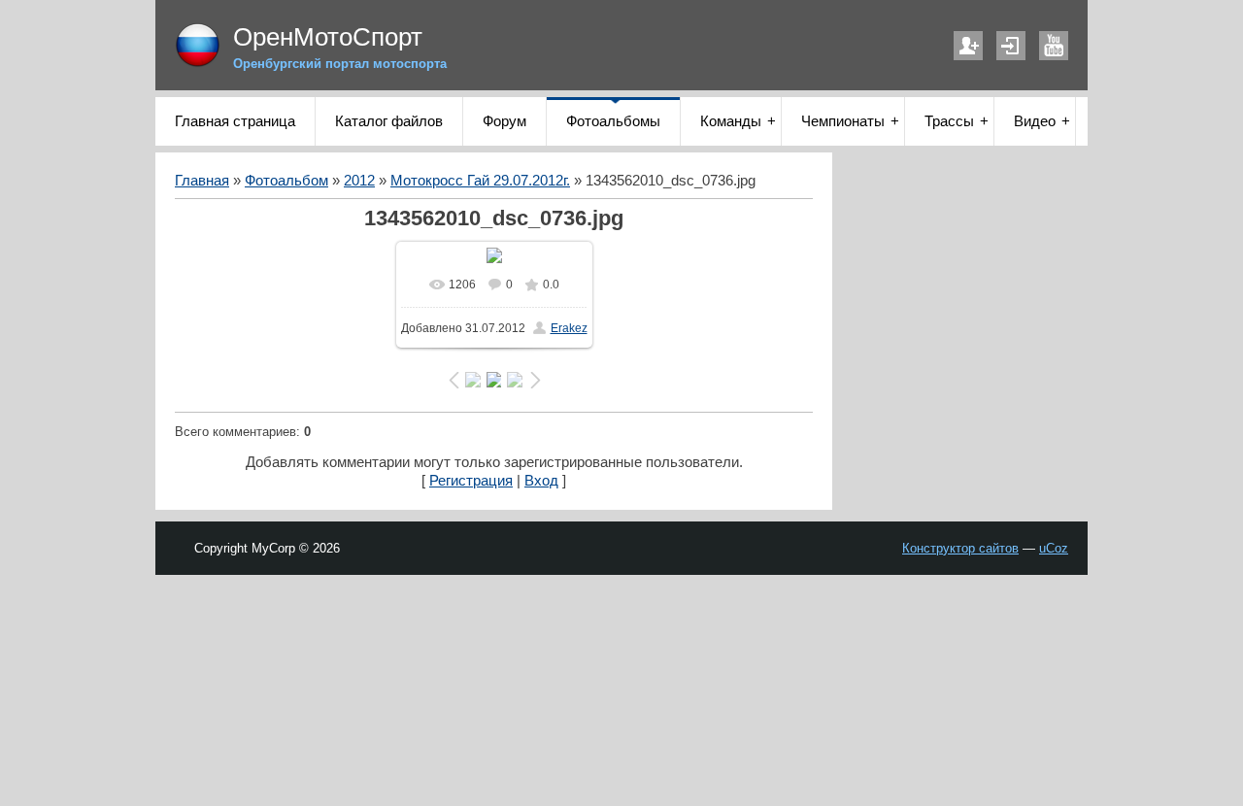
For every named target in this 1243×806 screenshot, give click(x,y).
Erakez (569, 328)
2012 (359, 180)
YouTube (1053, 45)
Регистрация (968, 45)
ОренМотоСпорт (327, 36)
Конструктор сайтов (960, 548)
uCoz (1053, 548)
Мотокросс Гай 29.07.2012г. (480, 180)
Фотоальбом (286, 180)
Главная (202, 180)
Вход (1010, 45)
